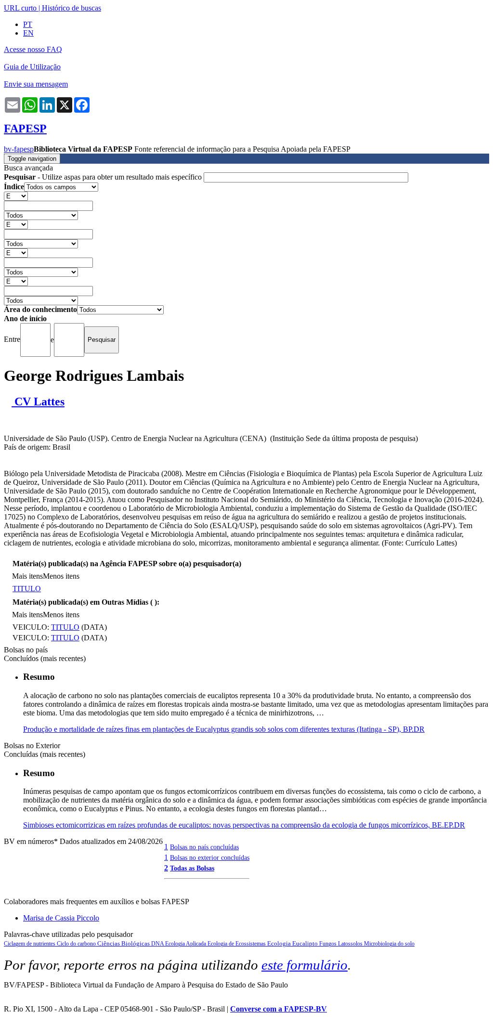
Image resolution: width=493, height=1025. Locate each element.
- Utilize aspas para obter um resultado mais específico (104, 177)
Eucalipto (305, 943)
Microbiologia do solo (389, 943)
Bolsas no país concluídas (204, 847)
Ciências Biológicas (124, 943)
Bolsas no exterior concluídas (209, 857)
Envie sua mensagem (36, 84)
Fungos (328, 943)
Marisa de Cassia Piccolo (61, 918)
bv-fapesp (19, 149)
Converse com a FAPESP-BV (278, 1009)
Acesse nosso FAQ (33, 49)
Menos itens (61, 576)
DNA (158, 943)
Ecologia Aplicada (186, 943)
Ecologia (279, 943)
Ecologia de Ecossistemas (237, 943)
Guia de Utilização (32, 67)
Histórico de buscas (71, 8)
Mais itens (27, 576)
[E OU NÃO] (16, 196)
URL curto (20, 8)
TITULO (27, 588)
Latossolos (351, 943)
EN (28, 33)
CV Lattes (38, 401)
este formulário (304, 965)
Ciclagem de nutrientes (30, 943)
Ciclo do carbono (77, 943)
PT (27, 24)
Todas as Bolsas (192, 868)
